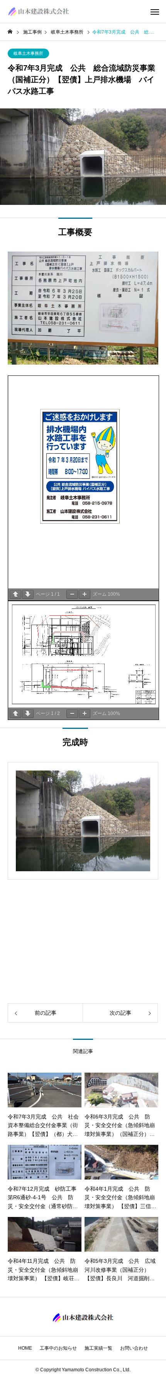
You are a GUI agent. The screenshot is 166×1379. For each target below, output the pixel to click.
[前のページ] (15, 594)
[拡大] (84, 594)
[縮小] (72, 594)
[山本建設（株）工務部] (38, 11)
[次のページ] (28, 594)
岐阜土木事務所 (28, 53)
